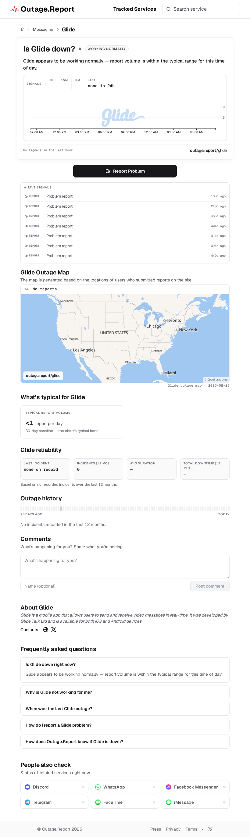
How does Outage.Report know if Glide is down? (74, 741)
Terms (191, 829)
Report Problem (129, 171)
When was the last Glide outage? (59, 708)
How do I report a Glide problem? (58, 725)
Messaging (43, 29)
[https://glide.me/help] (45, 629)
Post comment (209, 586)
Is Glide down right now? (51, 664)
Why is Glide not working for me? (59, 692)
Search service (190, 9)
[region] (125, 338)
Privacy (173, 829)
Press (155, 829)
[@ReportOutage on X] (210, 829)
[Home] (22, 29)
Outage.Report (48, 9)
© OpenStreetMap (216, 379)
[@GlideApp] (53, 629)
